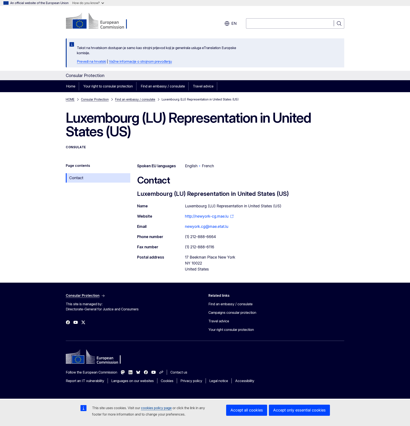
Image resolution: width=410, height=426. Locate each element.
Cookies (167, 381)
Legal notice (218, 381)
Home (70, 86)
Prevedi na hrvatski (91, 61)
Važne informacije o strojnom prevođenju (140, 61)
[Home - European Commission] (100, 21)
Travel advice (203, 86)
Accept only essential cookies (299, 410)
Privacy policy (191, 381)
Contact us (178, 372)
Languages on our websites (132, 381)
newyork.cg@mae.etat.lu (206, 226)
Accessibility (244, 381)
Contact (76, 178)
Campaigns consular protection (232, 312)
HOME (70, 99)
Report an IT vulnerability (85, 381)
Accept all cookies (246, 410)
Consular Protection (95, 99)
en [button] (234, 23)
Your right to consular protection (108, 86)
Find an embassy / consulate (163, 86)
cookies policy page (156, 408)
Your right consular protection (231, 329)
